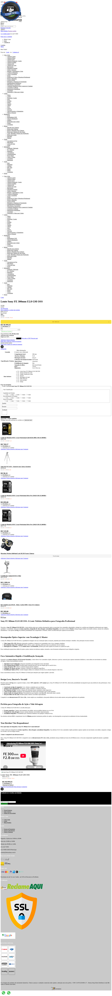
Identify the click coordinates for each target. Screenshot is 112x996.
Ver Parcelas (55, 321)
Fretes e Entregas (8, 832)
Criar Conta (7, 819)
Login (5, 821)
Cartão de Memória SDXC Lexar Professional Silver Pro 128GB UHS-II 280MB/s (23, 524)
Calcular (19, 338)
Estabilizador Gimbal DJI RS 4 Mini (11, 576)
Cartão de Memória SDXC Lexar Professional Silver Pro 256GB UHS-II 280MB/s (23, 495)
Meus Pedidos (7, 822)
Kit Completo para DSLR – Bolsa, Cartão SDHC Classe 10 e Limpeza (20, 604)
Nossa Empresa (8, 810)
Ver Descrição (4, 308)
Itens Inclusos (17, 786)
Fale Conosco (7, 811)
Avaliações (3, 349)
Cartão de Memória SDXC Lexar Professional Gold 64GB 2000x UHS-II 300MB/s (23, 437)
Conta (2, 297)
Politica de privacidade (10, 813)
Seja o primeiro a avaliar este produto (10, 310)
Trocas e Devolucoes (9, 830)
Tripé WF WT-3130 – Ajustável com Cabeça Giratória (16, 466)
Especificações (10, 786)
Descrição (3, 786)
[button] (7, 335)
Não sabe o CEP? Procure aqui (30, 338)
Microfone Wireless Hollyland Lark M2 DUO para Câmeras (17, 553)
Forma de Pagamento (9, 829)
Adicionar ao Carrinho (8, 785)
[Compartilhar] (2, 346)
